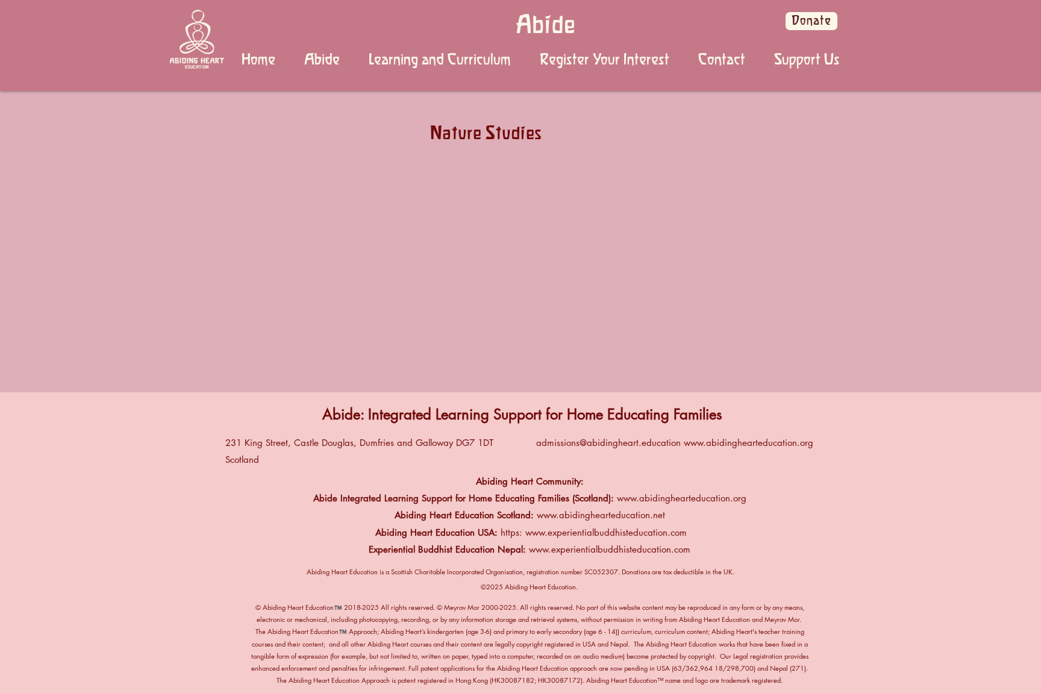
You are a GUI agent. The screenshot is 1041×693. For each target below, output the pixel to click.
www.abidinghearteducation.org (748, 442)
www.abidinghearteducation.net (601, 515)
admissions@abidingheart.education (608, 442)
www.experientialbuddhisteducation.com (606, 532)
